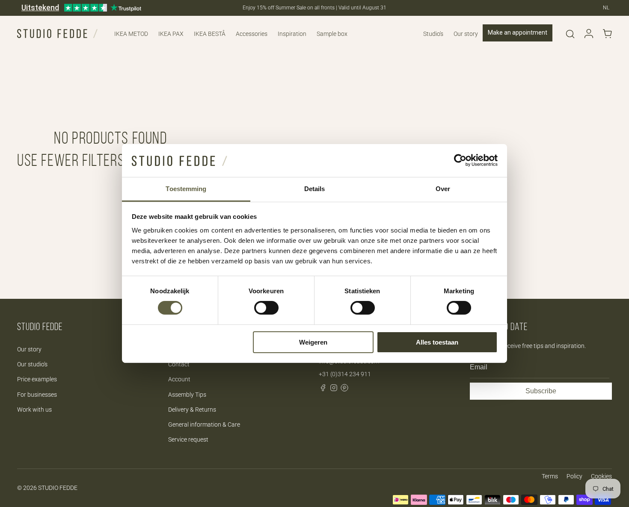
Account (179, 379)
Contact (179, 364)
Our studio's (32, 364)
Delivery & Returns (192, 409)
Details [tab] (314, 188)
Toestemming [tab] (186, 188)
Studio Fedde (57, 487)
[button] (570, 33)
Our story (29, 349)
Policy (574, 476)
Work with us (34, 409)
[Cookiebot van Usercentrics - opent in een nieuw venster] (460, 160)
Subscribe (540, 391)
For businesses (37, 394)
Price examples (37, 379)
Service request (188, 439)
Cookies (601, 476)
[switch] (266, 308)
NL (606, 8)
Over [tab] (443, 188)
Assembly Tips (187, 394)
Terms (550, 476)
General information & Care (204, 424)
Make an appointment (517, 32)
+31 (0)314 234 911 (345, 374)
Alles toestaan (437, 342)
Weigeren (313, 342)
